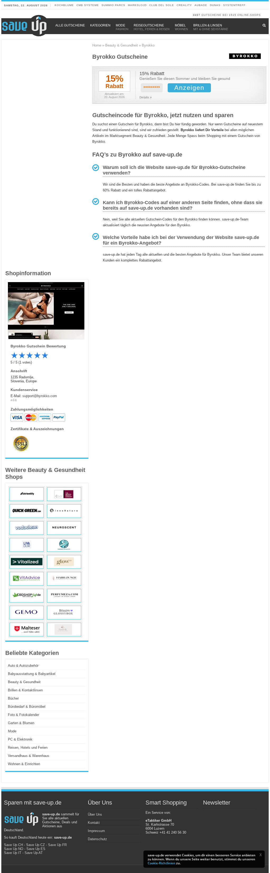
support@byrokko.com (39, 396)
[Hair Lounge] (64, 578)
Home (96, 45)
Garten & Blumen (21, 723)
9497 (196, 14)
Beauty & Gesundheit (121, 45)
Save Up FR (57, 845)
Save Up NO (13, 849)
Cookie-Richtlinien (161, 863)
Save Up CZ (35, 845)
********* (151, 88)
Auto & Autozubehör (23, 666)
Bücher (13, 698)
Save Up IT (12, 853)
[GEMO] (27, 612)
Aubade (201, 5)
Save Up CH (13, 845)
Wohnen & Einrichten (24, 764)
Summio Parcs (113, 5)
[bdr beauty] (64, 494)
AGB (14, 400)
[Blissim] (64, 612)
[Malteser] (27, 629)
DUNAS (215, 5)
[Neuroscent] (64, 528)
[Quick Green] (27, 511)
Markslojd (137, 5)
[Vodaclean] (27, 528)
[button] (260, 855)
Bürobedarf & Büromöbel (26, 707)
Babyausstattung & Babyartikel (31, 674)
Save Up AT (34, 853)
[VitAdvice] (27, 578)
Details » (145, 97)
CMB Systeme (87, 5)
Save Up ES (35, 849)
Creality (184, 5)
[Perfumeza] (64, 595)
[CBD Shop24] (27, 595)
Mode (12, 731)
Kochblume (64, 5)
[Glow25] (64, 561)
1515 (232, 14)
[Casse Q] (64, 629)
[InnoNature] (64, 511)
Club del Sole (161, 5)
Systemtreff (234, 5)
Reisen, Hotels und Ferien (27, 748)
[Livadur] (27, 545)
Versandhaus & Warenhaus (28, 756)
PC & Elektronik (20, 739)
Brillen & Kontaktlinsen (25, 690)
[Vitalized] (27, 561)
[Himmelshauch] (64, 545)
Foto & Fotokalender (23, 715)
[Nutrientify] (27, 494)
